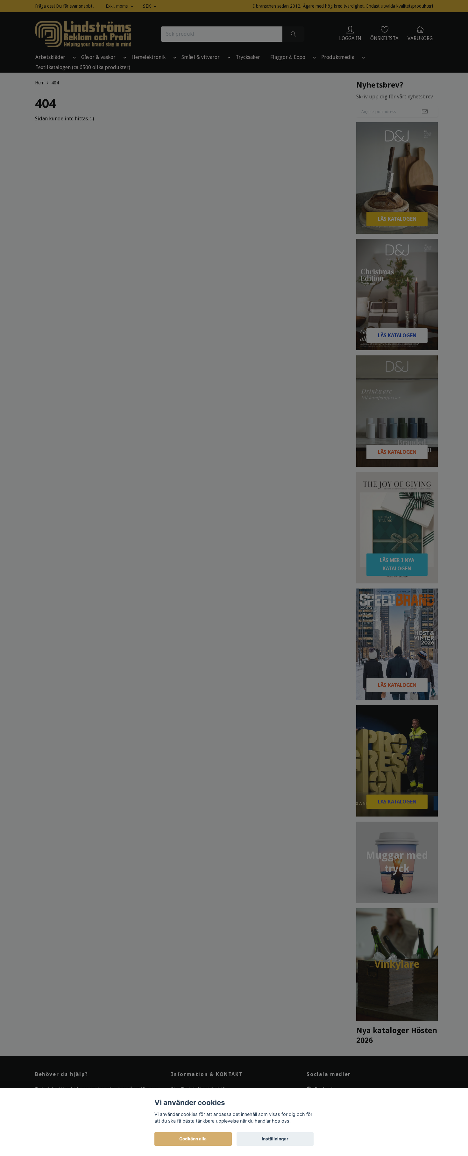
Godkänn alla (193, 1138)
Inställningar (275, 1138)
